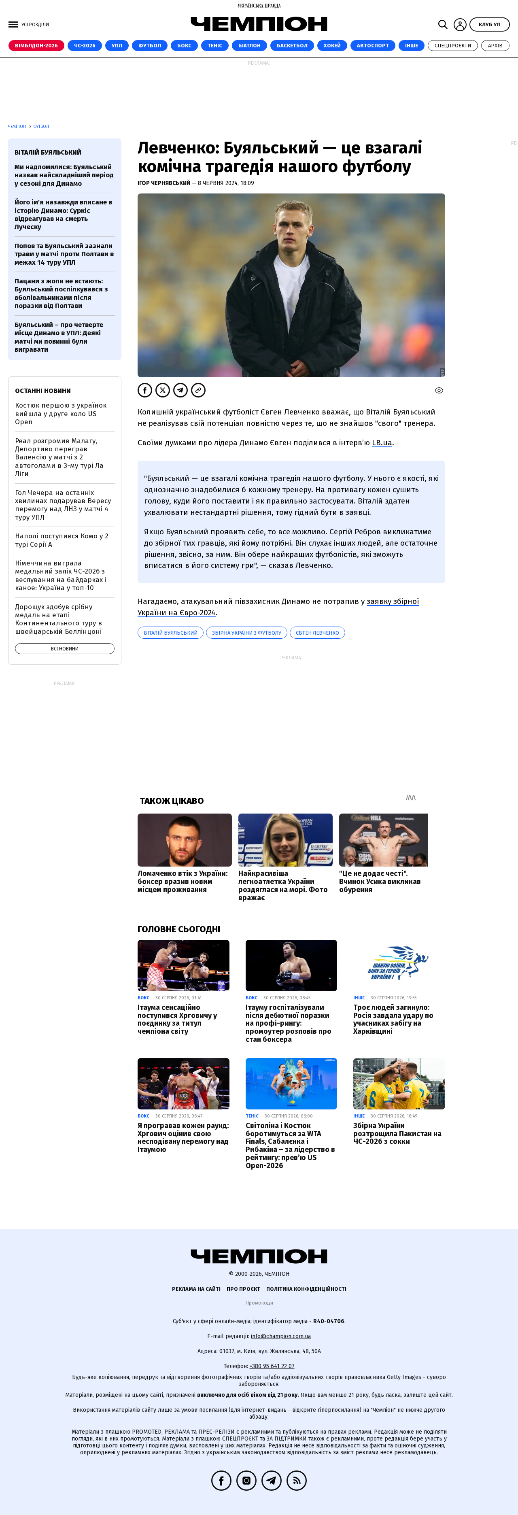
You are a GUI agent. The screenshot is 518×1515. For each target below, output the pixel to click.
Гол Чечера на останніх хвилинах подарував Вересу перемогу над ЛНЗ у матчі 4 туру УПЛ (63, 505)
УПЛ (117, 45)
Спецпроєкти (453, 45)
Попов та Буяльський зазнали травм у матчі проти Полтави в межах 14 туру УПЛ (64, 254)
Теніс (215, 45)
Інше (411, 45)
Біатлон (249, 45)
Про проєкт (243, 1289)
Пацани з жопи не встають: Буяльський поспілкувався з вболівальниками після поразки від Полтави (61, 293)
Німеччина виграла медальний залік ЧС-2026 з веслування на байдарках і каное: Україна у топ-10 (60, 575)
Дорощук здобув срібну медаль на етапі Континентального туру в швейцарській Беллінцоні (58, 619)
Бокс (184, 45)
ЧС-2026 (85, 45)
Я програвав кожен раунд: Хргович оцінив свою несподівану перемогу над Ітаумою (183, 1137)
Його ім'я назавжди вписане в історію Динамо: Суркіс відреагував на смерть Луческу (63, 214)
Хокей (332, 45)
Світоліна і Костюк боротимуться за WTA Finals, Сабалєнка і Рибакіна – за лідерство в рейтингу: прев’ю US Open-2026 (290, 1145)
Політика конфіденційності (306, 1289)
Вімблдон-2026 (36, 45)
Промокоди (259, 1303)
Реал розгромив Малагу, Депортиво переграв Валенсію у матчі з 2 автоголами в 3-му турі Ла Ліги (59, 457)
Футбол (149, 45)
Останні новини (43, 391)
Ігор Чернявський (164, 183)
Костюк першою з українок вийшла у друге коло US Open (60, 413)
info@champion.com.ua (281, 1336)
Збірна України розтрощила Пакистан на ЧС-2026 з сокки (397, 1133)
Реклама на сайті (196, 1289)
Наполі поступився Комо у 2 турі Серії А (61, 540)
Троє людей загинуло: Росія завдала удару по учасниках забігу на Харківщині (393, 1019)
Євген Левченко (317, 633)
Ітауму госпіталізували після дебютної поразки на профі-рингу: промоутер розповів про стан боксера (288, 1023)
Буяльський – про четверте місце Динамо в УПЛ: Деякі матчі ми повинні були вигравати (59, 337)
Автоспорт (373, 45)
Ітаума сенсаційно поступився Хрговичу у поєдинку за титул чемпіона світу (177, 1019)
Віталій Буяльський (170, 633)
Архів (495, 45)
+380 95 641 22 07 (272, 1366)
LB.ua (382, 442)
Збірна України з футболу (246, 633)
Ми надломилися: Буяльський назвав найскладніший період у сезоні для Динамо (64, 175)
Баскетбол (292, 45)
